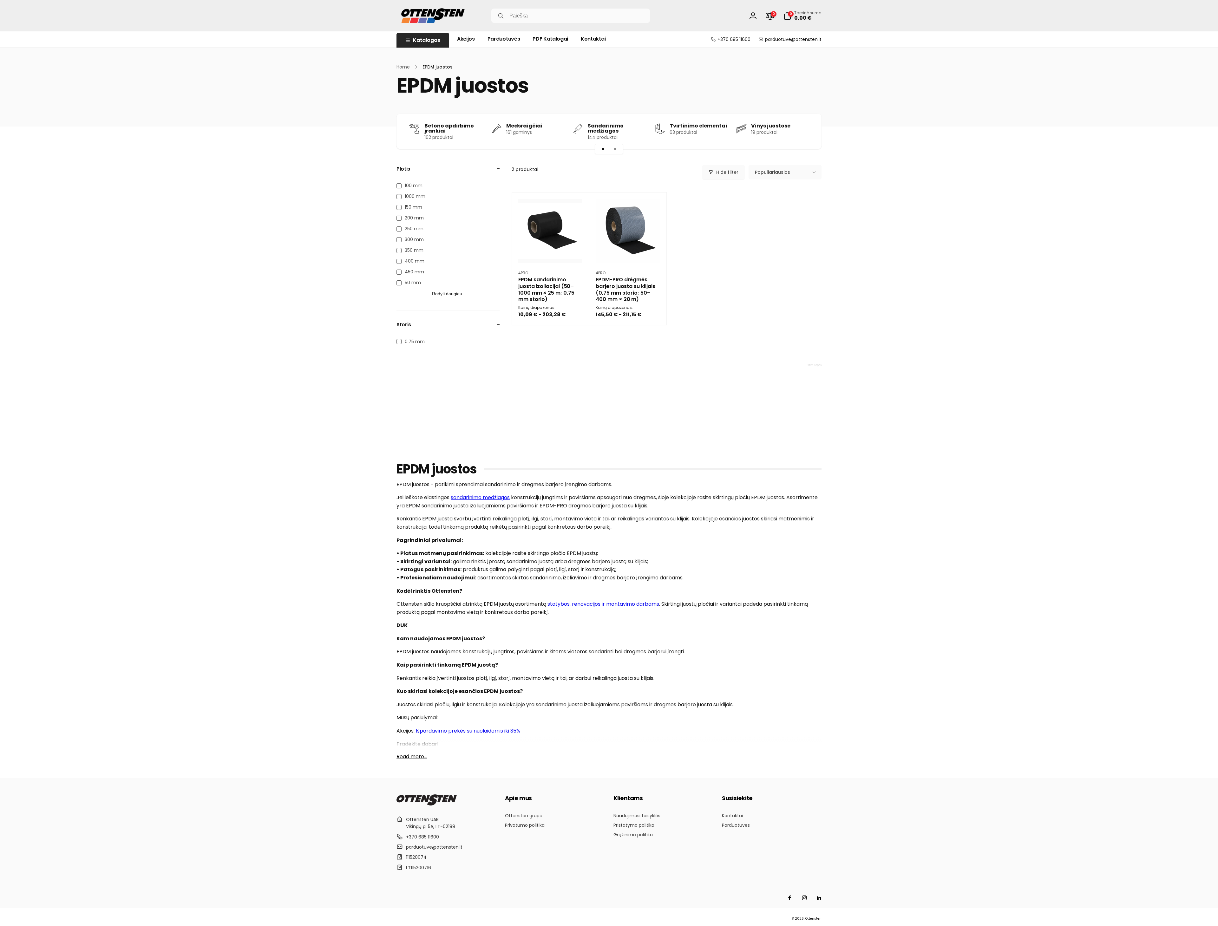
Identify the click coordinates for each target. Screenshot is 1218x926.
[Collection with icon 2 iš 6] (615, 149)
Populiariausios (772, 172)
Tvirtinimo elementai (698, 125)
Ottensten (813, 918)
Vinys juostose (770, 125)
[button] (802, 16)
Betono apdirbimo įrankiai (449, 128)
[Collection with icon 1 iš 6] (603, 149)
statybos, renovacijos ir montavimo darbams (603, 604)
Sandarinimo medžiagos (606, 128)
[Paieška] (501, 16)
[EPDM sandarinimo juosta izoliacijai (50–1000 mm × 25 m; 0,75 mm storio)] (551, 251)
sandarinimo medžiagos (480, 497)
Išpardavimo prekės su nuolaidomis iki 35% (468, 730)
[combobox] (570, 16)
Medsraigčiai (524, 125)
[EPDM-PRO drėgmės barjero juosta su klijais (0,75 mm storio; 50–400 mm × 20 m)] (628, 251)
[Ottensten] (426, 803)
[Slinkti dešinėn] (806, 131)
